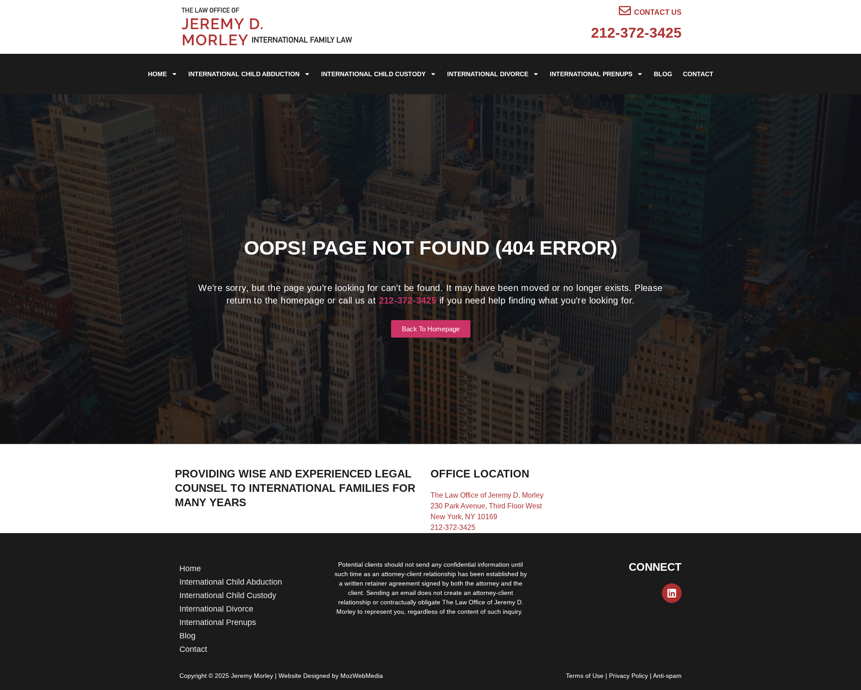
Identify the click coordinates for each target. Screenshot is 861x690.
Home (157, 74)
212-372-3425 (636, 33)
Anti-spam (667, 675)
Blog (663, 74)
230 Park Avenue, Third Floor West (486, 506)
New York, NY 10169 (463, 517)
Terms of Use (585, 675)
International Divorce (487, 74)
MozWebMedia (361, 675)
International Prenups (591, 74)
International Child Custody (373, 74)
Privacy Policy (628, 675)
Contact (698, 74)
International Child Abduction (244, 74)
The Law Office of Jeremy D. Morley (487, 495)
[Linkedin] (672, 593)
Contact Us (658, 12)
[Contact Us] (625, 10)
